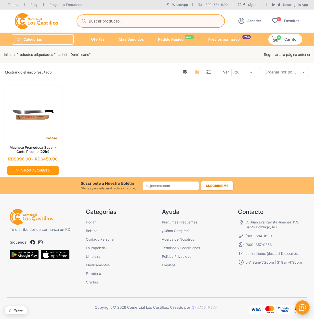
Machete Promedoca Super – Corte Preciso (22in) (33, 149)
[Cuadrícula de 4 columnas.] (196, 72)
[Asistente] (302, 307)
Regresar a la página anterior (287, 54)
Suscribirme (217, 186)
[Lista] (208, 72)
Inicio (8, 54)
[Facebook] (33, 242)
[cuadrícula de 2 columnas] (185, 72)
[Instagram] (40, 242)
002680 (51, 138)
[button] (249, 21)
